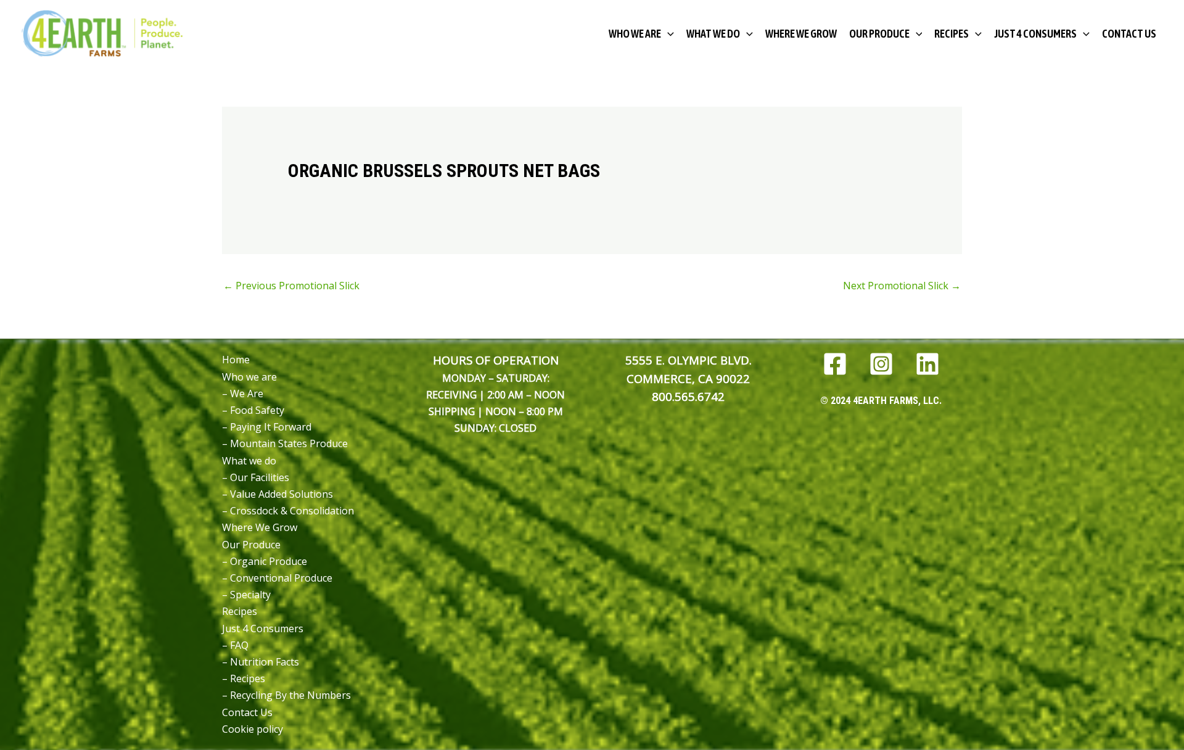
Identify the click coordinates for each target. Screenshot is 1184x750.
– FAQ (235, 645)
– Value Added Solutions (277, 494)
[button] (667, 33)
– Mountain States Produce (285, 443)
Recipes (239, 611)
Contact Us (1129, 33)
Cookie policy (252, 729)
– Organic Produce (264, 561)
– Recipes (243, 678)
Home (236, 359)
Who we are (249, 377)
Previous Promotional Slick (291, 285)
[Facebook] (835, 364)
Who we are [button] (635, 33)
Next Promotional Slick (902, 285)
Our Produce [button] (879, 33)
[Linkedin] (927, 364)
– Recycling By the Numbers (286, 695)
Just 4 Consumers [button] (1035, 33)
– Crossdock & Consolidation (288, 510)
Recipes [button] (951, 33)
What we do (249, 461)
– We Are (242, 393)
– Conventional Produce (277, 578)
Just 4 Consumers (262, 628)
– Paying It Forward (266, 427)
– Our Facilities (255, 477)
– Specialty (246, 594)
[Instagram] (881, 364)
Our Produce (251, 544)
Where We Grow (801, 33)
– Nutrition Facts (260, 662)
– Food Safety (253, 410)
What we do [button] (713, 33)
